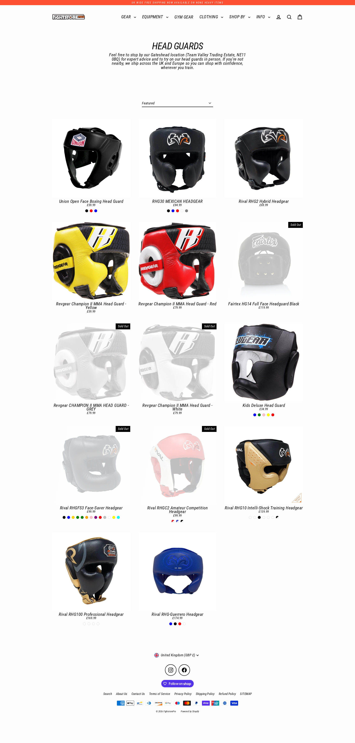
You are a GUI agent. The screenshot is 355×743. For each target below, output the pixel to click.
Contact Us (138, 694)
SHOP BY (237, 16)
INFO (261, 16)
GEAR (126, 16)
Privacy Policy (183, 694)
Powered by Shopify (190, 711)
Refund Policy (227, 694)
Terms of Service (159, 694)
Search (107, 694)
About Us (121, 694)
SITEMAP (246, 694)
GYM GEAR (183, 17)
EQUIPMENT (153, 16)
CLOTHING (209, 16)
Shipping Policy (205, 694)
